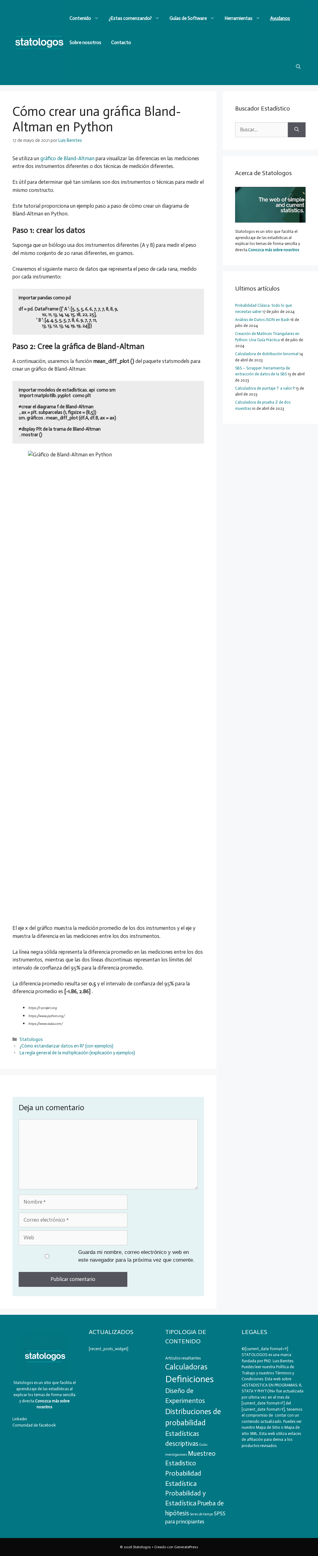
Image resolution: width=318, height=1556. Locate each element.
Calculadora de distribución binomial (266, 353)
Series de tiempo (201, 1514)
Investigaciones (176, 1455)
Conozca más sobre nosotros (273, 249)
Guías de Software (188, 18)
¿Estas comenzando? (130, 18)
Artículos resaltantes (183, 1358)
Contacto (121, 42)
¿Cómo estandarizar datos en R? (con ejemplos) (66, 1046)
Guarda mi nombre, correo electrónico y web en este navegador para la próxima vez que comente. (136, 1256)
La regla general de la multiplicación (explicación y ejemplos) (77, 1053)
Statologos (31, 1039)
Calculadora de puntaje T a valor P (265, 388)
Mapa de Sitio (268, 1427)
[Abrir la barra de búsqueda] (298, 67)
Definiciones (189, 1379)
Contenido (80, 18)
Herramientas (238, 18)
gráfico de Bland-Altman (67, 158)
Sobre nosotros (85, 42)
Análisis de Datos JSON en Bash (262, 319)
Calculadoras (186, 1366)
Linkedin (19, 1419)
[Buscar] (297, 129)
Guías (203, 1445)
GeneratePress (186, 1547)
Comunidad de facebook (34, 1425)
